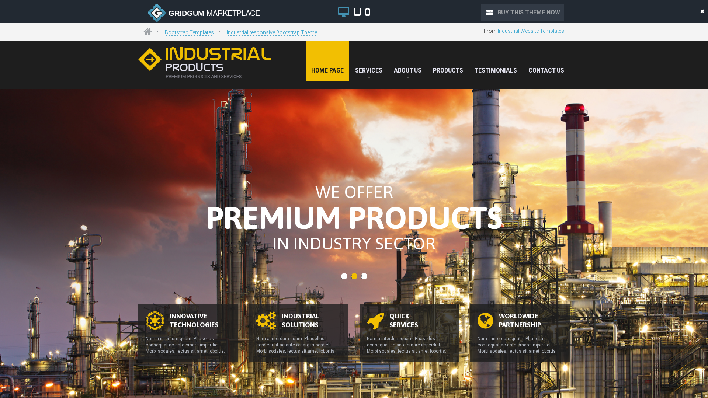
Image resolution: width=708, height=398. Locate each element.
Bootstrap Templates (189, 32)
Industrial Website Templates (531, 31)
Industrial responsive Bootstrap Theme (272, 32)
